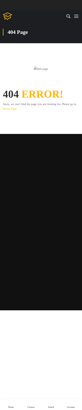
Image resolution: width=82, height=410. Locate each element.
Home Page (10, 108)
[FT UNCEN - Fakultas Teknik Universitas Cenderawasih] (15, 16)
